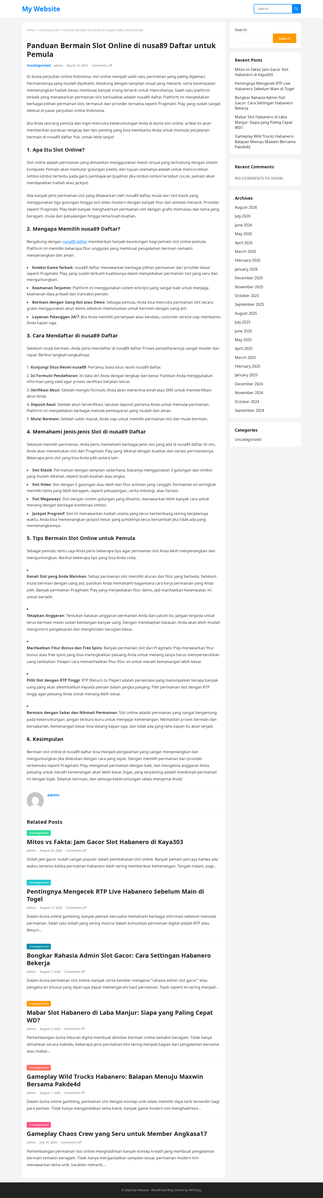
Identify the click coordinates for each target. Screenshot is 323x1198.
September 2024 (249, 410)
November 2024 (249, 392)
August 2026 (246, 207)
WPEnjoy (195, 1190)
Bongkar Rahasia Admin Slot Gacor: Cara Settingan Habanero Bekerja (119, 959)
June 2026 (243, 225)
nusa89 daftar (74, 241)
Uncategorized (49, 30)
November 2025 (249, 286)
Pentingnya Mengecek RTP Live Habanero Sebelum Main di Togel (115, 895)
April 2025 (244, 348)
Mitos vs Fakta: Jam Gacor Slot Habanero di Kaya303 (105, 842)
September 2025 (249, 304)
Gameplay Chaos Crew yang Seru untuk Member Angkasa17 (117, 1134)
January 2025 (246, 375)
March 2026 (245, 251)
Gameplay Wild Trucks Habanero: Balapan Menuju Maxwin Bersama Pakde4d (115, 1080)
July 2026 (242, 216)
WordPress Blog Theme (167, 1190)
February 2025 (247, 366)
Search (241, 29)
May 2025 (243, 339)
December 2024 (249, 384)
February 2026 (247, 260)
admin (58, 65)
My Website (41, 8)
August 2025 (246, 313)
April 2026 (244, 242)
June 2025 (243, 331)
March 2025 (245, 357)
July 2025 (242, 322)
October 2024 (247, 401)
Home (31, 30)
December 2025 (249, 277)
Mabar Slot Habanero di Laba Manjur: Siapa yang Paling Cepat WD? (120, 1016)
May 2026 (243, 233)
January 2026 (246, 269)
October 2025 (247, 295)
